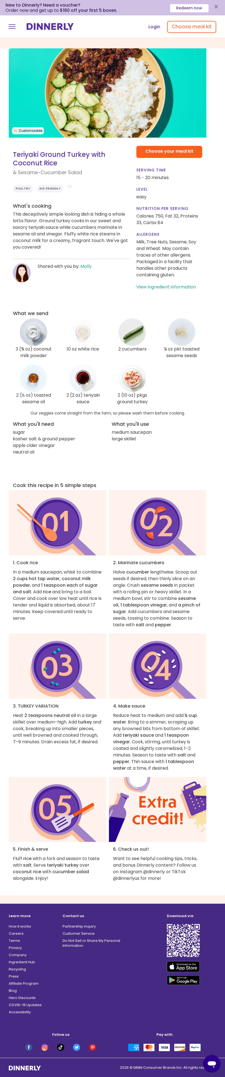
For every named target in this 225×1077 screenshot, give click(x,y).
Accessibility (20, 1012)
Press (14, 976)
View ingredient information (166, 287)
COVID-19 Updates (25, 1005)
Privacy (15, 947)
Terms (14, 940)
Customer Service (79, 933)
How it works (20, 926)
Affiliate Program (24, 983)
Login (154, 27)
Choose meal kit (192, 26)
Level (142, 189)
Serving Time (151, 170)
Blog (13, 990)
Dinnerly (50, 26)
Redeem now (189, 8)
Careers (16, 933)
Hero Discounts (22, 997)
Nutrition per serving (162, 208)
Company (18, 955)
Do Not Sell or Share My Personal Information (91, 943)
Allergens (147, 234)
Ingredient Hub (22, 962)
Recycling (17, 969)
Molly (86, 266)
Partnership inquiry (79, 926)
